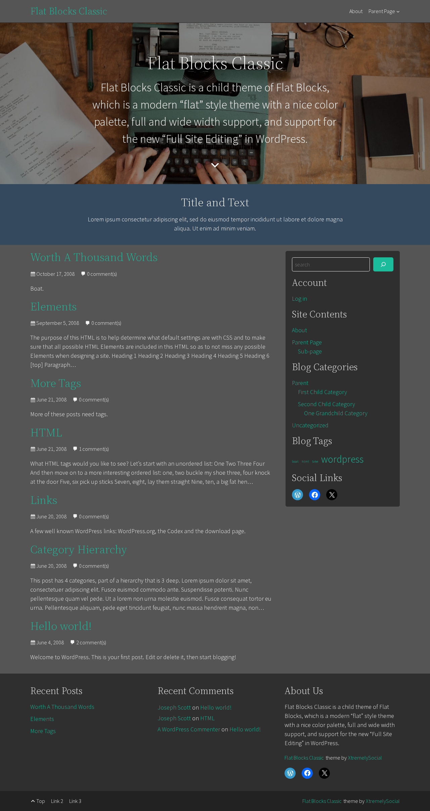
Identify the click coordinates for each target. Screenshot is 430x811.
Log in (299, 298)
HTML (46, 432)
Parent (300, 383)
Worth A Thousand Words (94, 257)
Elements (53, 306)
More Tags (55, 383)
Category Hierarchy (78, 549)
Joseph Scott (174, 707)
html (305, 461)
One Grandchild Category (336, 413)
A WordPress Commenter (189, 729)
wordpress (342, 459)
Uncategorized (310, 425)
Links (43, 500)
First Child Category (322, 392)
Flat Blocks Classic (68, 11)
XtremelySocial (365, 757)
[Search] (383, 264)
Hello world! (61, 626)
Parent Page (382, 11)
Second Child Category (326, 404)
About (355, 11)
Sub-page (310, 351)
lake (315, 461)
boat (295, 461)
